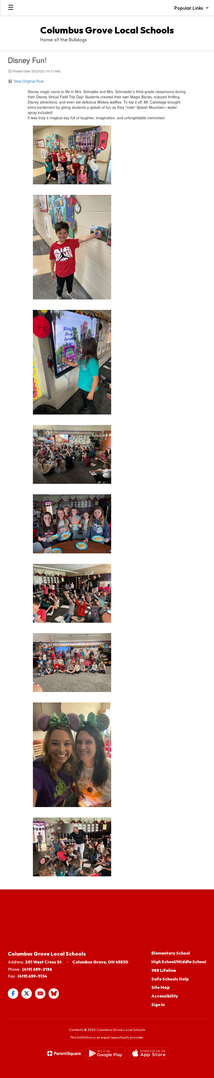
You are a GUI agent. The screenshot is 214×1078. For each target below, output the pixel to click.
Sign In (158, 1004)
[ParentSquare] (64, 1053)
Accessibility (164, 995)
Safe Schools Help (170, 978)
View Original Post (29, 81)
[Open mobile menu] (10, 8)
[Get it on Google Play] (105, 1053)
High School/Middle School (178, 961)
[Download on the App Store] (148, 1053)
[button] (191, 8)
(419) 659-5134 (32, 976)
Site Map (160, 987)
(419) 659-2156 (37, 969)
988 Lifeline (163, 970)
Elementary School (170, 953)
